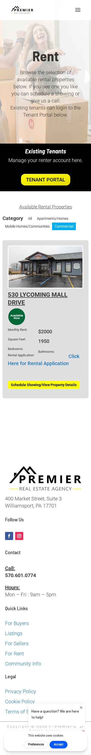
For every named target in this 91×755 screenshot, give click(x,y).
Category (13, 218)
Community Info (23, 664)
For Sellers (17, 643)
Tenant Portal (45, 180)
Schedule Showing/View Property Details (44, 385)
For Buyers (17, 623)
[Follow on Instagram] (19, 536)
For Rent (14, 654)
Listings (13, 633)
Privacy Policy (20, 691)
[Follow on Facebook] (9, 536)
